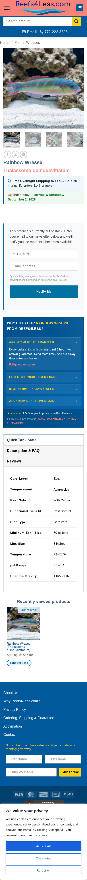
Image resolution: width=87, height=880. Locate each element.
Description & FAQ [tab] (23, 451)
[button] (6, 8)
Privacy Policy (14, 709)
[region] (43, 842)
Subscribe (70, 772)
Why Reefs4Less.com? (21, 701)
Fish (17, 42)
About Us (10, 693)
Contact (9, 734)
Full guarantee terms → (24, 364)
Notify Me (44, 291)
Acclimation (12, 726)
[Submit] (76, 21)
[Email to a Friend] (15, 154)
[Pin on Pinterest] (23, 154)
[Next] (76, 88)
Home (5, 42)
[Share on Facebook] (7, 154)
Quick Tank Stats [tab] (22, 440)
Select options (19, 662)
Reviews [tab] (14, 461)
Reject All (43, 870)
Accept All (43, 846)
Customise (44, 858)
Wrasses (33, 42)
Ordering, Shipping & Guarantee (28, 718)
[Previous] (10, 88)
